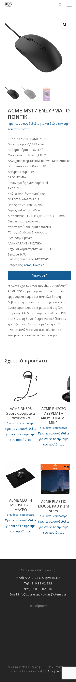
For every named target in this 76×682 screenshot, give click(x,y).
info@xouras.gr (28, 594)
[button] (69, 5)
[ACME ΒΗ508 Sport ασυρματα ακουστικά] (21, 385)
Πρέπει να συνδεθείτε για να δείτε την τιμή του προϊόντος (20, 434)
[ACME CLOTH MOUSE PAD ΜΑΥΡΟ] (21, 477)
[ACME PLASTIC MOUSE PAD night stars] (53, 478)
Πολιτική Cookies (55, 671)
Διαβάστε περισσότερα (20, 423)
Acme (27, 265)
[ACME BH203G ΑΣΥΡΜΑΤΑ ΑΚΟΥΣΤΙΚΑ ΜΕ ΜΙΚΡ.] (53, 385)
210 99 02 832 (41, 583)
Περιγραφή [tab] (39, 275)
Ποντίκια (38, 265)
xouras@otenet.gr (53, 594)
